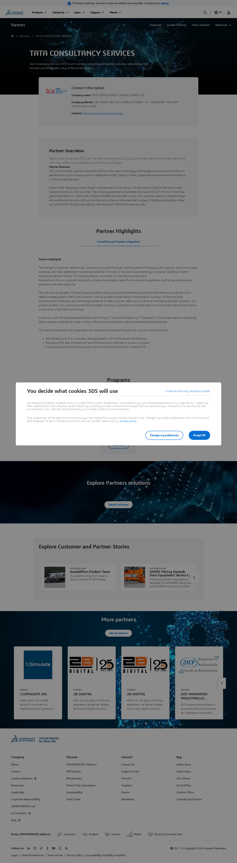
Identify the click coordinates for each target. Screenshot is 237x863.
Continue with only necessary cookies (188, 391)
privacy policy (128, 421)
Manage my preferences (164, 435)
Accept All (199, 435)
